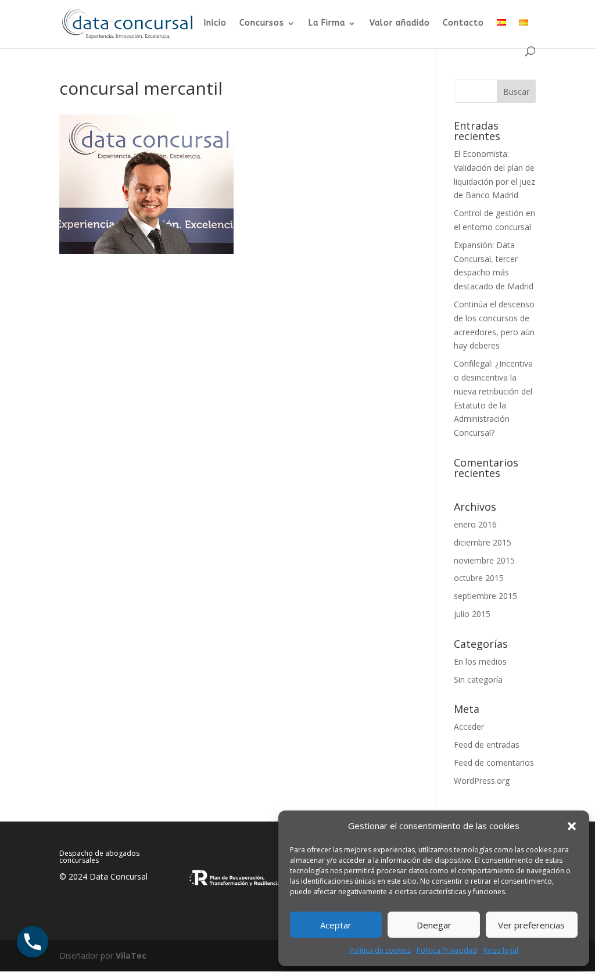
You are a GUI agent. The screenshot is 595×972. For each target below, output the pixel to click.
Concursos (261, 23)
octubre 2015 (479, 577)
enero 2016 (475, 524)
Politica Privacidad (447, 950)
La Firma (327, 23)
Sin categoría (478, 679)
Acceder (469, 726)
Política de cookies (380, 950)
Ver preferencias (531, 925)
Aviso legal (500, 950)
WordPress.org (482, 780)
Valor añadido (400, 23)
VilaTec (131, 955)
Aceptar (336, 925)
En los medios (480, 661)
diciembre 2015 (482, 542)
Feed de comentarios (494, 762)
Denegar (434, 925)
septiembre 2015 (485, 595)
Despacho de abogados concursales (99, 856)
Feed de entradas (486, 744)
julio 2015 (472, 613)
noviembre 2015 (484, 560)
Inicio (215, 23)
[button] (572, 826)
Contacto (463, 23)
